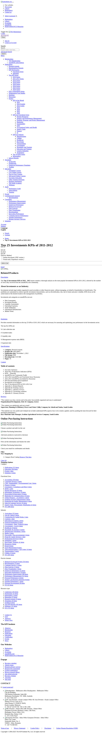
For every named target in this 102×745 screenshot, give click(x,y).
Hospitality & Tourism (15, 530)
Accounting (12, 480)
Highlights (4, 319)
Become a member (11, 663)
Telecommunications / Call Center (18, 549)
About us (8, 618)
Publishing (10, 540)
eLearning (8, 23)
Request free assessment (12, 669)
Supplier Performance (14, 581)
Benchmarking (12, 563)
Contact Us (8, 615)
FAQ (6, 617)
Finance (10, 485)
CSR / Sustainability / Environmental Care (20, 483)
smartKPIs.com (9, 654)
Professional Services (14, 539)
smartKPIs (8, 25)
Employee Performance (15, 571)
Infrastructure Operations (15, 531)
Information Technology (15, 492)
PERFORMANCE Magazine (14, 26)
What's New (9, 620)
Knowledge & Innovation (16, 494)
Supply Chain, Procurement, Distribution (20, 505)
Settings (3, 226)
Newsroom (8, 7)
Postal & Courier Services (15, 537)
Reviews (3, 396)
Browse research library (12, 672)
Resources (10, 544)
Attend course (9, 665)
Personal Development (15, 583)
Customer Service (13, 565)
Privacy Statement (19, 728)
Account (3, 224)
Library (7, 8)
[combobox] (10, 50)
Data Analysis (12, 567)
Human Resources (13, 490)
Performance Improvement (16, 574)
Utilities (10, 553)
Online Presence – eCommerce (17, 498)
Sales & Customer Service (16, 503)
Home (7, 238)
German (7, 235)
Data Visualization (13, 569)
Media (9, 533)
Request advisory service (12, 667)
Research (8, 632)
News (6, 641)
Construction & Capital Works (16, 517)
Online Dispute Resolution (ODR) (67, 728)
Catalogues (11, 592)
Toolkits (10, 603)
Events (9, 471)
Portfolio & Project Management (17, 499)
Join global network (11, 674)
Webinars (11, 606)
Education (11, 469)
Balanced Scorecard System (17, 562)
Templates (11, 601)
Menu (2, 55)
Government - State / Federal (16, 524)
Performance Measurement (16, 576)
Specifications (5, 346)
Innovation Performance (15, 572)
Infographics (11, 595)
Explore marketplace (11, 670)
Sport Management (13, 548)
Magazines (11, 597)
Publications (12, 467)
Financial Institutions (14, 522)
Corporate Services (13, 481)
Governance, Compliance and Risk (18, 487)
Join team (8, 679)
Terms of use (5, 728)
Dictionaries (11, 594)
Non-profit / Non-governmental (17, 535)
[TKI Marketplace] (15, 32)
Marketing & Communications (17, 496)
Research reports (13, 599)
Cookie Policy (34, 728)
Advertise (8, 678)
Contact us (8, 12)
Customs (10, 519)
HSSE (9, 489)
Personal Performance (14, 578)
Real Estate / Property (14, 542)
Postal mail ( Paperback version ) (13, 259)
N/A (9, 507)
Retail (9, 546)
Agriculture (11, 513)
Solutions (10, 473)
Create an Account (10, 42)
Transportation (12, 551)
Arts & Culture (12, 515)
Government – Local (14, 526)
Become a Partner (10, 676)
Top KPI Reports (13, 604)
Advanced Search (6, 52)
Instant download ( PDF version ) (13, 257)
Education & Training (14, 521)
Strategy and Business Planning (17, 580)
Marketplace (9, 10)
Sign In (7, 41)
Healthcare (11, 528)
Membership (9, 630)
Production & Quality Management (18, 501)
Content (3, 362)
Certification (9, 637)
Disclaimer (47, 728)
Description (4, 277)
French (7, 233)
